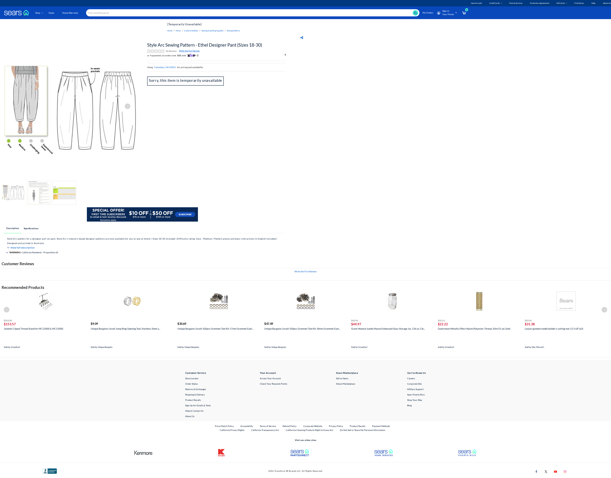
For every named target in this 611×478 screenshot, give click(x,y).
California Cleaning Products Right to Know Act (309, 430)
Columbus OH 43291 (165, 67)
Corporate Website (313, 426)
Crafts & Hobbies (191, 30)
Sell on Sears (342, 378)
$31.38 (530, 324)
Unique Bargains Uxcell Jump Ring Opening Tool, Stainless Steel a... (125, 328)
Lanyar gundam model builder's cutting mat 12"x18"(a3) (554, 328)
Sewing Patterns (233, 30)
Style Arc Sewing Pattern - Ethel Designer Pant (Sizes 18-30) (204, 45)
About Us (189, 416)
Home (169, 30)
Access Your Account (270, 378)
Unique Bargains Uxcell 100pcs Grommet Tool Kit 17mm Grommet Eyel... (215, 328)
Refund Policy (289, 426)
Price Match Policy (224, 426)
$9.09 (94, 323)
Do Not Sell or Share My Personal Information (362, 430)
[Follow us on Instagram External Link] (565, 471)
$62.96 (354, 320)
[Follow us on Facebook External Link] (536, 471)
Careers (411, 378)
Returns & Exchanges (195, 389)
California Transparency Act (265, 430)
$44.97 (356, 324)
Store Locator (192, 378)
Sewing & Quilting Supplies (212, 30)
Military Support (415, 389)
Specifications (31, 228)
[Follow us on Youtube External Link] (555, 471)
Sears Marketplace (347, 372)
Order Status (191, 383)
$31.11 (441, 320)
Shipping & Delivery (195, 394)
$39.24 (528, 320)
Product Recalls (193, 400)
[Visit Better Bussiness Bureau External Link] (50, 470)
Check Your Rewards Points (273, 383)
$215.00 (8, 320)
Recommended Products (23, 287)
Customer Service (195, 372)
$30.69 (181, 323)
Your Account (268, 372)
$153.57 (10, 324)
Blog (409, 405)
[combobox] (252, 12)
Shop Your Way (414, 400)
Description (12, 228)
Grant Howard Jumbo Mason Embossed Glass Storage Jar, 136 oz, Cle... (388, 328)
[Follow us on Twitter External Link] (546, 471)
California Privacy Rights (232, 430)
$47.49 (268, 323)
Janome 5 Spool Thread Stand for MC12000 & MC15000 (33, 328)
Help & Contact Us (194, 410)
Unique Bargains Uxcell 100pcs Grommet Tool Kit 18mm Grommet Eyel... (302, 328)
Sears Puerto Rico (416, 394)
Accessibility (246, 426)
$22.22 (443, 324)
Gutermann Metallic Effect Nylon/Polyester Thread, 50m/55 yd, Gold (474, 328)
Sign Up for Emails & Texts (198, 405)
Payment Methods (381, 426)
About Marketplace (345, 383)
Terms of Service (268, 426)
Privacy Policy (336, 426)
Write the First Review (189, 51)
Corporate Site (414, 383)
